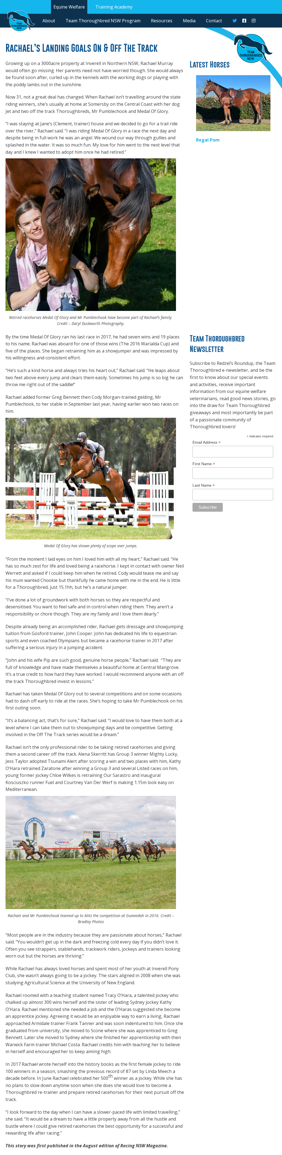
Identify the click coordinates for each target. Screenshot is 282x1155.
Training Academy (113, 7)
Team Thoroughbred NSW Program (103, 21)
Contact (214, 21)
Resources (161, 21)
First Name (203, 464)
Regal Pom (208, 140)
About (48, 21)
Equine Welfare (69, 7)
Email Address (206, 442)
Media (189, 21)
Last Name (203, 485)
